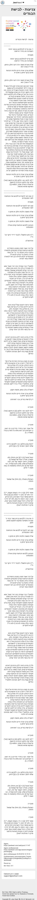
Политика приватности (10, 894)
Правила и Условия (26, 894)
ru (9, 863)
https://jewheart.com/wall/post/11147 (17, 845)
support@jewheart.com (13, 876)
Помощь (25, 892)
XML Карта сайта (15, 892)
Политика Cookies (8, 896)
